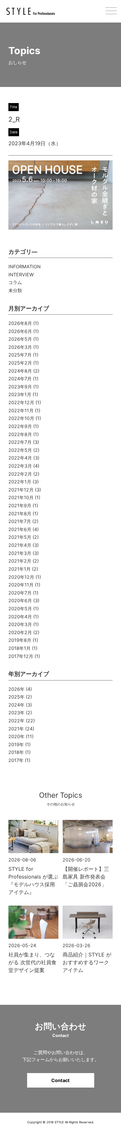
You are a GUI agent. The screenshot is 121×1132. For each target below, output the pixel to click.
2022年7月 (20, 442)
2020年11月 (21, 584)
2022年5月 (20, 450)
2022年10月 (21, 418)
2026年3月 (20, 347)
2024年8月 (20, 371)
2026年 (16, 689)
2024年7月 (20, 378)
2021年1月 (19, 569)
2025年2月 (20, 363)
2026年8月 (20, 323)
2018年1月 (19, 648)
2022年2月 (20, 474)
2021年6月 (19, 529)
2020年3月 (20, 624)
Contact (60, 1080)
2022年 (16, 720)
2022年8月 (20, 434)
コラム (15, 282)
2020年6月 (20, 600)
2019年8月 (19, 640)
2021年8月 (19, 513)
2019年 (16, 744)
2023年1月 (19, 394)
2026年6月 (20, 331)
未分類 (15, 290)
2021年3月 (19, 553)
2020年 (16, 736)
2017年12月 (20, 656)
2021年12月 (21, 489)
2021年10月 (21, 497)
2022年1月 (19, 481)
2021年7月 (19, 521)
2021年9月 (19, 505)
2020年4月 (20, 616)
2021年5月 (19, 537)
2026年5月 (20, 339)
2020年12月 (21, 577)
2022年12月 (21, 402)
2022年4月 (20, 458)
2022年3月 (20, 466)
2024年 (16, 705)
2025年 (16, 696)
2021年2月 (19, 561)
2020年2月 (20, 632)
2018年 (16, 752)
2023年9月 (20, 386)
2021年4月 (19, 545)
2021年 (16, 728)
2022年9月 (20, 426)
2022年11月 (21, 410)
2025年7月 (20, 354)
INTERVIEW (21, 274)
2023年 (16, 712)
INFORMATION (24, 266)
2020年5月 (20, 608)
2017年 (16, 760)
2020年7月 (20, 592)
